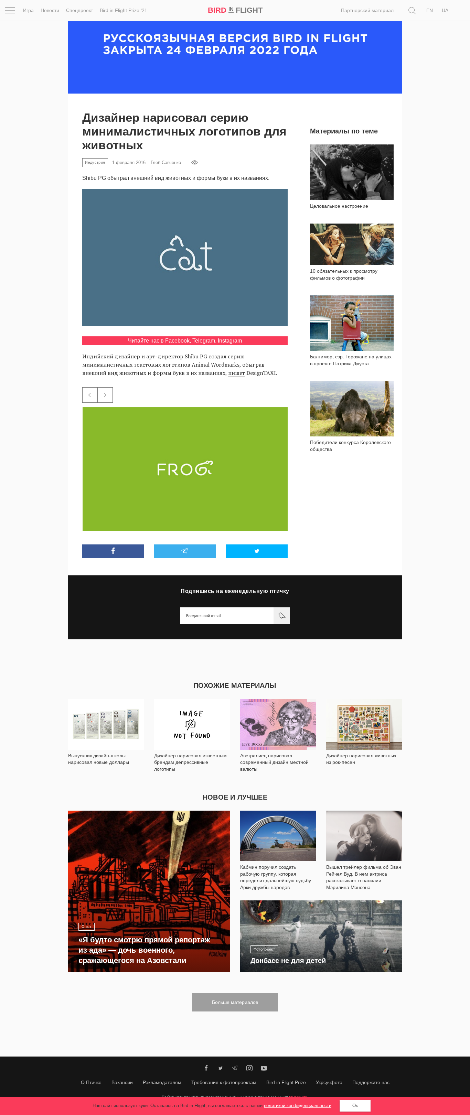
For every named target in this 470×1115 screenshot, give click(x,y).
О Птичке (91, 1082)
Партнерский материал (367, 10)
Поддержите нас (370, 1082)
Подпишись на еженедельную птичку (235, 591)
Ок (355, 1105)
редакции (298, 1096)
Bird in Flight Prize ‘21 (123, 10)
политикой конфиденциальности (297, 1105)
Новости (50, 10)
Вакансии (122, 1082)
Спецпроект (79, 10)
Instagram (230, 341)
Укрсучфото (329, 1082)
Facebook (177, 341)
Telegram (203, 341)
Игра (28, 10)
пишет (236, 373)
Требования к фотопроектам (223, 1082)
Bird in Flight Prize (286, 1082)
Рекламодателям (162, 1082)
